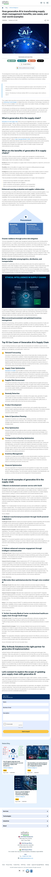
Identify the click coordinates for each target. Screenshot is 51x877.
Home (3, 864)
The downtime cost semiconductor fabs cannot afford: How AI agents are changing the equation (37, 764)
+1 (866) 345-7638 (26, 856)
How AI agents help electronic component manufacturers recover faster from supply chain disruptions (13, 763)
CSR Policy (23, 864)
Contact (29, 864)
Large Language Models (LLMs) (22, 139)
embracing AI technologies (10, 102)
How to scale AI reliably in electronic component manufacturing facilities (22, 793)
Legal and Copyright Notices (38, 864)
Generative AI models (10, 370)
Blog (7, 7)
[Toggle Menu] (47, 3)
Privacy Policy (9, 864)
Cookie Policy (16, 864)
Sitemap (47, 864)
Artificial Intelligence (13, 7)
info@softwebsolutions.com (26, 858)
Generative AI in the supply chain (10, 121)
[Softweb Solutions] (25, 833)
